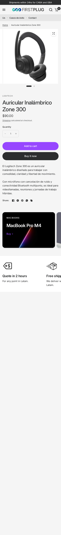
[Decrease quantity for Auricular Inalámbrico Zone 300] (5, 133)
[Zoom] (53, 33)
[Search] (51, 10)
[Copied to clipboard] (31, 200)
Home (5, 25)
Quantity (6, 127)
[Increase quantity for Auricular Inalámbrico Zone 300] (16, 133)
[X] (18, 200)
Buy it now (30, 156)
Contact (32, 18)
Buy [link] (9, 234)
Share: (5, 200)
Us (3, 18)
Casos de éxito (16, 18)
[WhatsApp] (27, 200)
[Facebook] (13, 200)
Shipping (6, 120)
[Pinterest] (22, 200)
